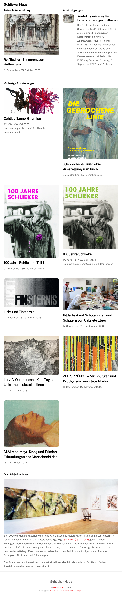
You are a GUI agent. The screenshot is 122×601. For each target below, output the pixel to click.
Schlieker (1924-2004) (76, 539)
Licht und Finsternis (19, 312)
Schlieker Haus (59, 587)
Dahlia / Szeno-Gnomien (22, 118)
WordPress (53, 591)
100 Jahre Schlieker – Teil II (24, 262)
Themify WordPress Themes (71, 591)
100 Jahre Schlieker (78, 254)
